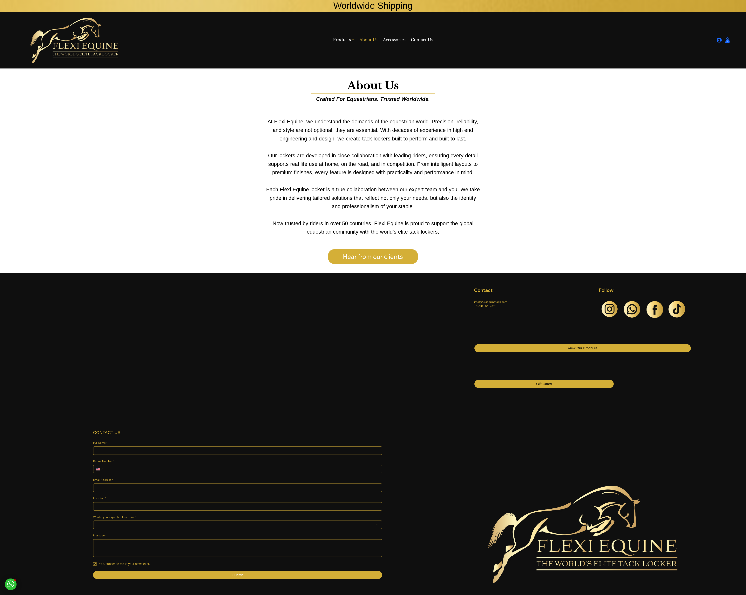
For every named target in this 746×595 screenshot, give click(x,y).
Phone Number (103, 461)
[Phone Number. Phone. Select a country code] (99, 469)
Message (99, 535)
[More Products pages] (353, 40)
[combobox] (237, 525)
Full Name (100, 442)
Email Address (103, 480)
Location (99, 498)
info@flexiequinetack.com (490, 302)
